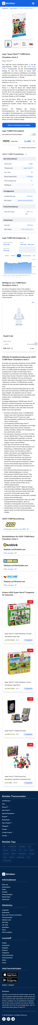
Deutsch (11, 985)
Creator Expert (7, 832)
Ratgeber (5, 948)
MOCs (4, 960)
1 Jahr (19, 255)
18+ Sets (5, 925)
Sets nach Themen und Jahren (12, 915)
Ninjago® (5, 826)
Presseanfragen (7, 894)
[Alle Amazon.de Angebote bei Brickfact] (6, 141)
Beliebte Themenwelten (14, 796)
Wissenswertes (7, 958)
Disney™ (5, 807)
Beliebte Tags (9, 842)
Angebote (5, 910)
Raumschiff (6, 853)
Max (34, 255)
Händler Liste (6, 920)
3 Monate (13, 255)
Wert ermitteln (7, 932)
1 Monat (7, 255)
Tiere (20, 850)
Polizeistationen (22, 853)
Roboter (13, 853)
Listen (4, 963)
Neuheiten (5, 927)
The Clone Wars (7, 860)
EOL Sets (5, 922)
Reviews (5, 950)
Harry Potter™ (6, 823)
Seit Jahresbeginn (27, 255)
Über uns (5, 885)
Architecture (6, 801)
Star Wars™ (6, 810)
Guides (4, 943)
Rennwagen (22, 846)
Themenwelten (7, 917)
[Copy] (26, 154)
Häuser (5, 857)
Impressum (5, 899)
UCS (29, 846)
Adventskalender (12, 846)
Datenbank (5, 913)
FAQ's (4, 890)
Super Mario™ (28, 168)
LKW (28, 857)
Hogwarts (5, 850)
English (4, 985)
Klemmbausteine (7, 955)
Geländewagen (20, 857)
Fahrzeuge (13, 850)
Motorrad (12, 857)
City (3, 804)
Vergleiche (5, 953)
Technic (4, 829)
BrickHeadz (6, 820)
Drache (31, 850)
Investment (5, 945)
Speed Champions (8, 813)
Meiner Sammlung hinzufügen (19, 125)
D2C (4, 846)
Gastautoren (6, 887)
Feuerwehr (31, 853)
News (4, 930)
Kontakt (4, 892)
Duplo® (4, 817)
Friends (4, 836)
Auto (25, 850)
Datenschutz (6, 897)
